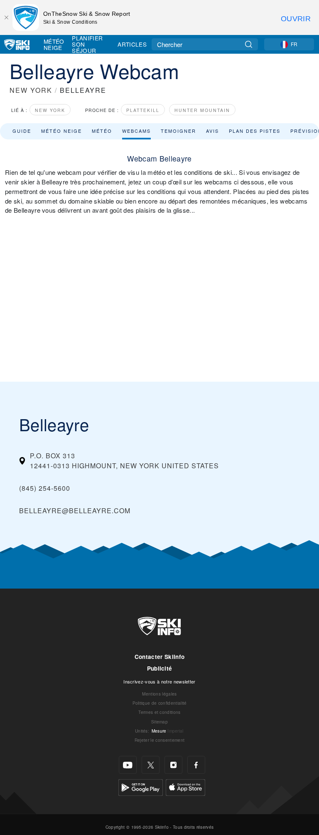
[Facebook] (196, 765)
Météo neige (61, 130)
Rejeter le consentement (159, 740)
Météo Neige (54, 44)
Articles (132, 44)
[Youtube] (128, 765)
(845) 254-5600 (44, 488)
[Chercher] (248, 44)
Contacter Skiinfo (159, 657)
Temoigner (178, 130)
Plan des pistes (254, 130)
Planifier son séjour (87, 44)
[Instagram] (173, 765)
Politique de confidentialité (160, 703)
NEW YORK (31, 90)
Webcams (136, 130)
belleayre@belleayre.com (74, 510)
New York (50, 110)
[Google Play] (140, 786)
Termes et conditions (159, 712)
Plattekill (143, 110)
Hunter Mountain (202, 110)
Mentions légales (159, 694)
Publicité (159, 668)
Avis (212, 130)
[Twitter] (151, 765)
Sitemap (159, 721)
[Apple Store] (185, 786)
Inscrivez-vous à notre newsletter (159, 681)
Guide (21, 130)
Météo (102, 130)
